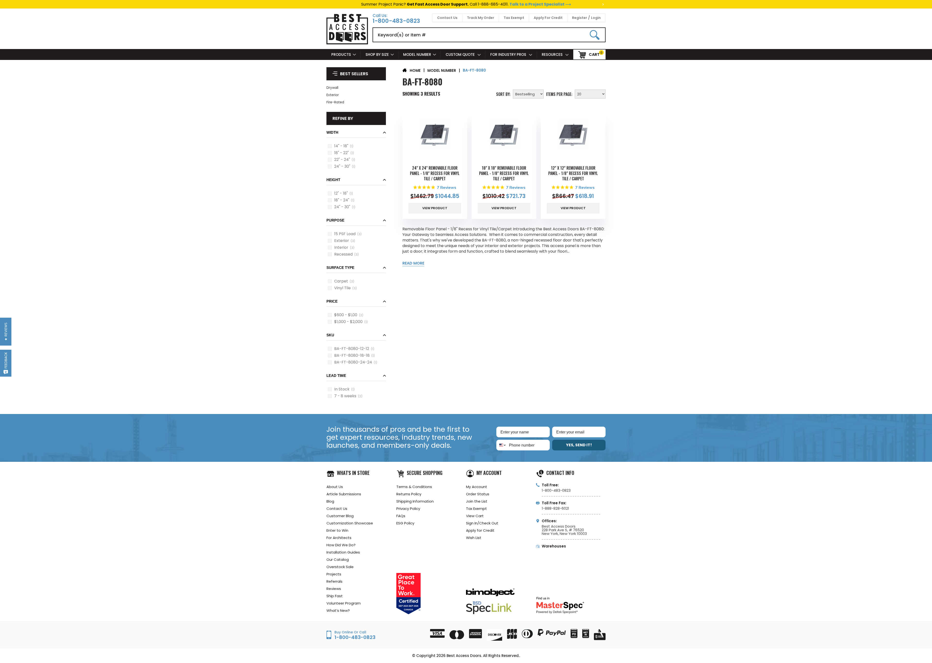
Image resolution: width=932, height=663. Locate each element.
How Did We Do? (341, 544)
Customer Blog (340, 515)
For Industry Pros (508, 54)
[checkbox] (330, 146)
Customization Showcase (349, 523)
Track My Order (480, 17)
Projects (333, 574)
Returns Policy (408, 494)
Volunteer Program (343, 603)
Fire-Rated (335, 102)
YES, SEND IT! (579, 445)
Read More (413, 263)
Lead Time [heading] (336, 375)
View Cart (475, 515)
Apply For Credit (548, 17)
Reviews (333, 588)
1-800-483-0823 (396, 21)
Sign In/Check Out (482, 523)
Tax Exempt (514, 17)
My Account (476, 486)
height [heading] (333, 180)
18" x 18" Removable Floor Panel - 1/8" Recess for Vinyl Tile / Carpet (504, 173)
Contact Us (447, 17)
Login (596, 17)
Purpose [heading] (335, 220)
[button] (356, 134)
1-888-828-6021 (555, 508)
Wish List (473, 537)
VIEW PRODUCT (434, 208)
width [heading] (332, 132)
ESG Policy (405, 523)
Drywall (332, 87)
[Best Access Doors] (347, 43)
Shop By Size (377, 54)
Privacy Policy (408, 508)
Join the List (476, 501)
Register (579, 17)
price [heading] (332, 301)
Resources (553, 54)
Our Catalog (337, 559)
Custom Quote (461, 54)
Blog (330, 501)
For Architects (338, 537)
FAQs (400, 515)
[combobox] (502, 445)
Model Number (417, 54)
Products (341, 54)
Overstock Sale (340, 566)
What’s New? (338, 610)
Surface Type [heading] (340, 267)
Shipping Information (415, 501)
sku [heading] (330, 335)
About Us (334, 486)
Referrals (334, 581)
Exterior (332, 94)
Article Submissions (343, 494)
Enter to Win (337, 530)
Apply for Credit (480, 530)
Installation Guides (343, 552)
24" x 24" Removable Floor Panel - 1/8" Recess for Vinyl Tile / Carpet (434, 173)
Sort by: (503, 93)
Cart (594, 54)
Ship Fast (334, 595)
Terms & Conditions (414, 486)
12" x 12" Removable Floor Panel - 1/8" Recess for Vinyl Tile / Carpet (573, 173)
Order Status (477, 494)
